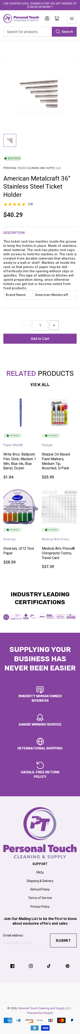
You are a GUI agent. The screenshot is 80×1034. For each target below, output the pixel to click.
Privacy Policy (40, 906)
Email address (13, 935)
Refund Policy (40, 889)
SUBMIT (63, 940)
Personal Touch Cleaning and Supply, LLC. (45, 1008)
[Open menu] (72, 18)
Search (67, 32)
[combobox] (40, 32)
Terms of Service (40, 898)
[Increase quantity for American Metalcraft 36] (54, 325)
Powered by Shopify (40, 1013)
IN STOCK (14, 158)
